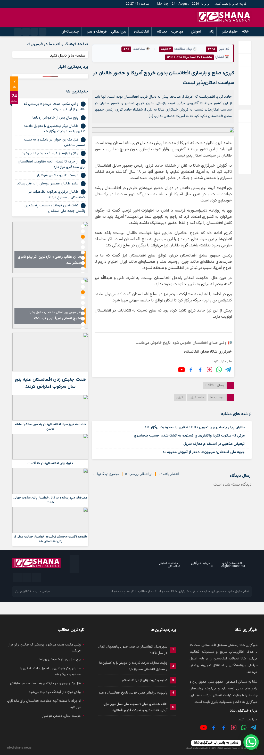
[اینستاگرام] (209, 369)
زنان (211, 32)
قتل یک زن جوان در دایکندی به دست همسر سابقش (55, 142)
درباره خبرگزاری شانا (202, 565)
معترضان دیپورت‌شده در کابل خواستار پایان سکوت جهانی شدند (50, 500)
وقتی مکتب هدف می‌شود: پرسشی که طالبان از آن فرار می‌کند (55, 106)
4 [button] (83, 242)
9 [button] (83, 268)
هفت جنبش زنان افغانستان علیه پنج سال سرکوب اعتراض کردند (50, 383)
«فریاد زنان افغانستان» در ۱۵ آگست (50, 463)
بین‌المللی (118, 32)
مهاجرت (177, 32)
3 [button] (83, 237)
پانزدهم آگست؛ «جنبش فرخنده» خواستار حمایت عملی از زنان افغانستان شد (50, 539)
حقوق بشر (230, 32)
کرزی (179, 397)
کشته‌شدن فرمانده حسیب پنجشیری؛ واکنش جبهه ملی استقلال (54, 208)
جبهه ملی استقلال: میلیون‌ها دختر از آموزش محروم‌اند (203, 452)
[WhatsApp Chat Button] (251, 742)
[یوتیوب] (181, 369)
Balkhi (209, 385)
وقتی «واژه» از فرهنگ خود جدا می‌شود (50, 153)
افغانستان (141, 32)
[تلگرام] (228, 369)
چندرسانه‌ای (70, 32)
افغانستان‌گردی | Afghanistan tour (233, 565)
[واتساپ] (244, 727)
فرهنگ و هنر (97, 32)
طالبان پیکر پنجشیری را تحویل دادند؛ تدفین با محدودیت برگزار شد (194, 427)
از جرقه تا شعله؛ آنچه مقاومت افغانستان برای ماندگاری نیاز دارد (52, 164)
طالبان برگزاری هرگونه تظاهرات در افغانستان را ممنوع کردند (57, 194)
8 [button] (83, 263)
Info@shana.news (18, 748)
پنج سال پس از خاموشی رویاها (55, 118)
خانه (245, 32)
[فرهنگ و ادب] (191, 369)
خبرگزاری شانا (180, 591)
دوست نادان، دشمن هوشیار (57, 175)
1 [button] (83, 226)
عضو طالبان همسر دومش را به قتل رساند (47, 183)
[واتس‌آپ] (219, 369)
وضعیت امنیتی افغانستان (170, 565)
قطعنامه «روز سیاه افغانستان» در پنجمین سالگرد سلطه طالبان (50, 426)
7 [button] (83, 258)
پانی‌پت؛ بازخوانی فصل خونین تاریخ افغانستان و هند (132, 692)
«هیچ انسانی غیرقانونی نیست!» (58, 318)
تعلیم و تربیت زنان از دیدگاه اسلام (144, 680)
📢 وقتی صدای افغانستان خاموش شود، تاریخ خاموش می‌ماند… (184, 343)
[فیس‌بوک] (200, 369)
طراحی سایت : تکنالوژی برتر (32, 591)
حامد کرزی (196, 397)
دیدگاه (162, 32)
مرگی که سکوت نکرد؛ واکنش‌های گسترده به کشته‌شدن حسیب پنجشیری (189, 436)
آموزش (196, 32)
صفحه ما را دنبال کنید (68, 55)
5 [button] (83, 247)
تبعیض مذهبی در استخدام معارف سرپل (214, 444)
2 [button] (83, 231)
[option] (50, 247)
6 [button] (83, 252)
